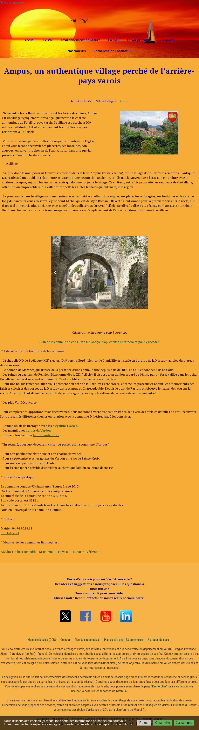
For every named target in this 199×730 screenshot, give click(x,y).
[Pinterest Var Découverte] (126, 616)
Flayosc (63, 551)
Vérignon (93, 551)
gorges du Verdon (38, 430)
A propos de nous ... (159, 640)
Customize (162, 722)
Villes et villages (106, 101)
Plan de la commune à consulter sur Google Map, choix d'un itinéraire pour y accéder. (99, 342)
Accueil (30, 40)
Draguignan (47, 551)
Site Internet (10, 533)
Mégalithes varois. (65, 426)
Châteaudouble (25, 551)
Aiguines (7, 551)
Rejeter (144, 722)
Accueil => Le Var (81, 101)
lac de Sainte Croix (46, 435)
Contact (65, 640)
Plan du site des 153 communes (123, 640)
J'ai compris (184, 722)
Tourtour (77, 551)
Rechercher (159, 686)
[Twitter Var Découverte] (65, 616)
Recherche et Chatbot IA (112, 51)
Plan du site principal (87, 640)
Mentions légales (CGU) (42, 640)
